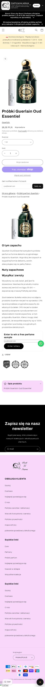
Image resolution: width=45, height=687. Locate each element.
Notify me (37, 186)
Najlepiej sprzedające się (15, 497)
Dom (7, 546)
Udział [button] (7, 355)
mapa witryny (10, 525)
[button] (3, 30)
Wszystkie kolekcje (13, 575)
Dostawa (8, 491)
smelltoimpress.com (19, 679)
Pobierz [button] (36, 5)
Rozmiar (5, 137)
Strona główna (8, 193)
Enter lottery (14, 346)
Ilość (4, 148)
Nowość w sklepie (12, 569)
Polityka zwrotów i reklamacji (17, 508)
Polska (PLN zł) (21, 657)
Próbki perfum (11, 558)
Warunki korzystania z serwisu (17, 514)
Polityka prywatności (14, 519)
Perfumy (8, 552)
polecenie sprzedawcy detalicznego (20, 531)
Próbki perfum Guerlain (28, 193)
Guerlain (6, 122)
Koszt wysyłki (22, 131)
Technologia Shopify (30, 679)
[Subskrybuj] (37, 449)
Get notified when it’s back (14, 181)
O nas (7, 502)
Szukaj (8, 485)
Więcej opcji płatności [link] (22, 175)
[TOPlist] (4, 685)
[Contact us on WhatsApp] (41, 343)
